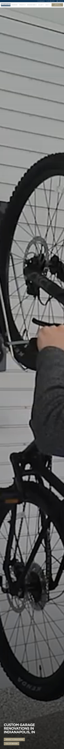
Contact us (60, 1)
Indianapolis (41, 1)
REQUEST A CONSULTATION (57, 5)
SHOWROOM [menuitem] (14, 4)
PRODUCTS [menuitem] (22, 4)
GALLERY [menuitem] (40, 4)
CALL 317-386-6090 (12, 743)
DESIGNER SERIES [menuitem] (31, 4)
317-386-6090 (51, 1)
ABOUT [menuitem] (47, 4)
